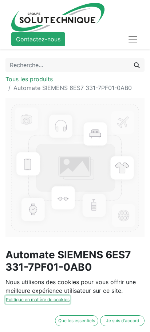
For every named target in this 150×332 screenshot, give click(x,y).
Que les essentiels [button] (76, 320)
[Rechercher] (137, 65)
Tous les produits (29, 79)
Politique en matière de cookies (38, 299)
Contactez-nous (38, 39)
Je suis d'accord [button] (122, 320)
